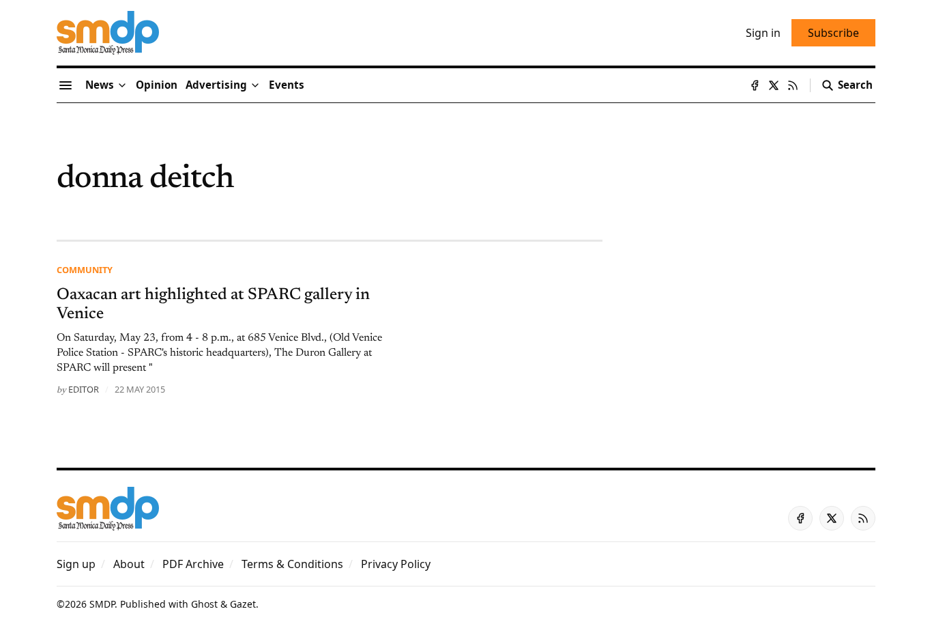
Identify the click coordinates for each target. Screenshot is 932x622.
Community (85, 270)
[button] (216, 85)
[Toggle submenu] (122, 85)
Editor (83, 389)
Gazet (243, 603)
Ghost (204, 603)
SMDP (102, 603)
